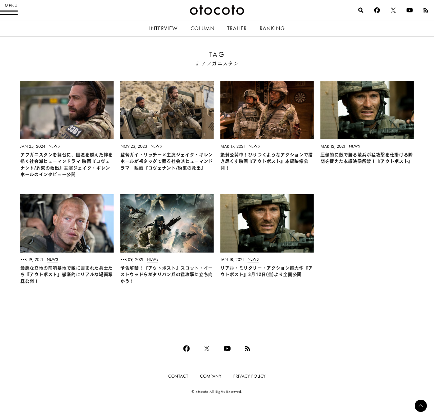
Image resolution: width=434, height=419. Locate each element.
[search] (361, 10)
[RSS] (426, 10)
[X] (393, 10)
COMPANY (210, 376)
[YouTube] (409, 10)
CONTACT (178, 376)
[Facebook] (377, 10)
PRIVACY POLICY (249, 376)
